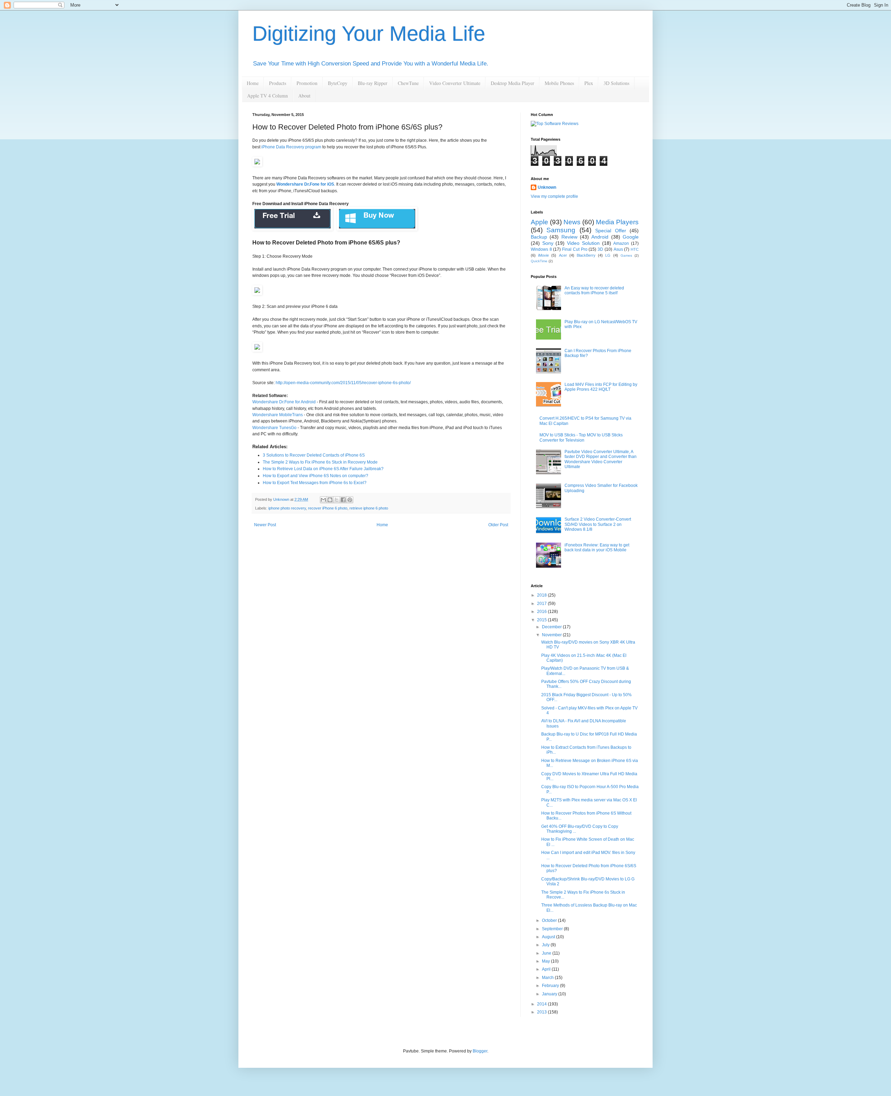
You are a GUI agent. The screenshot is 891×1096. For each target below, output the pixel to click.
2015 (542, 619)
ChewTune (408, 83)
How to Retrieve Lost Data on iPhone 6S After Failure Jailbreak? (323, 468)
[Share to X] (336, 499)
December (552, 626)
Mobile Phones (559, 83)
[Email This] (323, 499)
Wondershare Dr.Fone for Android (284, 401)
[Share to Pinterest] (349, 499)
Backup (539, 237)
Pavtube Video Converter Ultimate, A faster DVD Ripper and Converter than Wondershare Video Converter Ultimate (601, 459)
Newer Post (265, 524)
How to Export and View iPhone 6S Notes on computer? (315, 475)
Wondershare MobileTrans (277, 414)
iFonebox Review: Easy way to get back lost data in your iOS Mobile (597, 547)
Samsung (560, 230)
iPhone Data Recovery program (291, 147)
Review (569, 237)
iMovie (543, 255)
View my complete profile (554, 196)
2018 (542, 595)
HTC (635, 249)
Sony (547, 243)
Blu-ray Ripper (372, 83)
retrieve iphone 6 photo (368, 508)
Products (277, 83)
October (550, 920)
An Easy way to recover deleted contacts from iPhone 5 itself (594, 290)
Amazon (621, 243)
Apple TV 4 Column (267, 95)
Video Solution (583, 243)
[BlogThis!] (329, 499)
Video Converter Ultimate (454, 83)
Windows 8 (541, 249)
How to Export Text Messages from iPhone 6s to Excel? (314, 482)
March (548, 977)
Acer (563, 255)
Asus (618, 249)
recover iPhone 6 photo (327, 508)
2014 (542, 1004)
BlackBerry (586, 255)
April (547, 969)
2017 (542, 603)
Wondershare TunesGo (274, 427)
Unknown (547, 187)
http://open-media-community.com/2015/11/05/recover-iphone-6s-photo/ (343, 382)
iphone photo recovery (287, 508)
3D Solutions (616, 83)
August (549, 936)
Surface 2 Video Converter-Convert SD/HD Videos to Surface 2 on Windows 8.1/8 (598, 524)
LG (607, 255)
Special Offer (610, 230)
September (553, 928)
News (572, 222)
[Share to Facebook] (343, 499)
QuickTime (539, 261)
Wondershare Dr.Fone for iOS (305, 184)
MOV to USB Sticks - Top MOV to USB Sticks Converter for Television (581, 437)
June (547, 953)
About (304, 95)
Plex (588, 83)
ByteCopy (337, 83)
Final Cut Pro (574, 249)
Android (599, 237)
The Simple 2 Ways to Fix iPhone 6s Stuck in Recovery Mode (320, 462)
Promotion (307, 83)
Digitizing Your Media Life (368, 33)
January (550, 994)
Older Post (498, 524)
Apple (539, 222)
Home (253, 83)
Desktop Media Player (512, 83)
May (546, 961)
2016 (542, 611)
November (552, 634)
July (546, 944)
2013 (542, 1012)
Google (631, 237)
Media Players (617, 222)
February (551, 985)
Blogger (480, 1051)
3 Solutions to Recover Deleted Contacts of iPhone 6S (314, 455)
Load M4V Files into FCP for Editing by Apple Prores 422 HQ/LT (601, 387)
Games (626, 255)
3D (600, 249)
